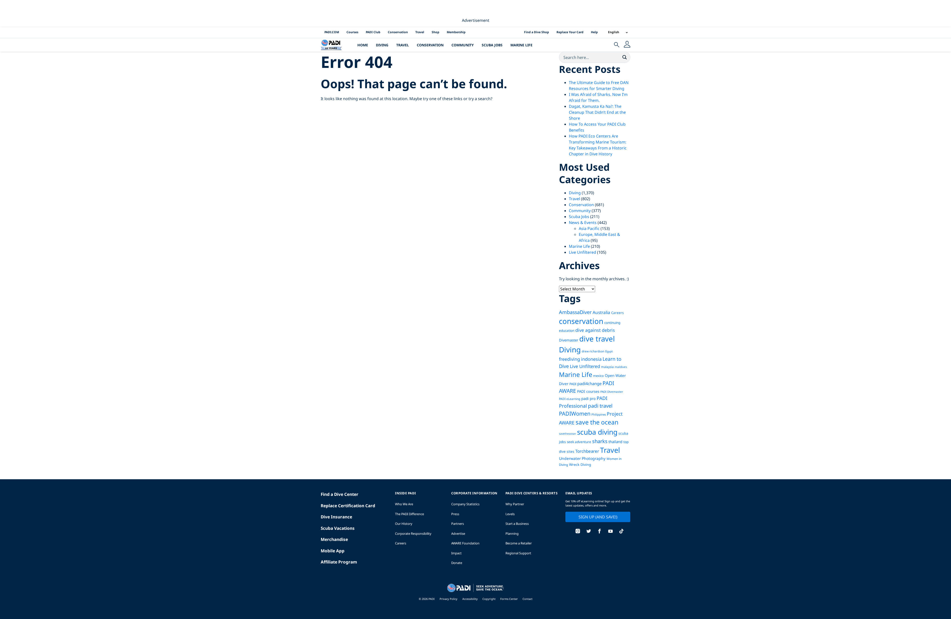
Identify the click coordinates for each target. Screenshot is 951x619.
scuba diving (597, 432)
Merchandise (334, 539)
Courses (352, 32)
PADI (572, 384)
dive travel (597, 339)
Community (462, 45)
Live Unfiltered (582, 252)
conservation (581, 321)
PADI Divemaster (611, 392)
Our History (403, 523)
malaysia (607, 367)
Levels (510, 514)
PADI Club (373, 32)
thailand (615, 441)
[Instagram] (577, 531)
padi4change (589, 383)
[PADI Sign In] (627, 45)
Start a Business (517, 523)
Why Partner (514, 504)
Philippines (598, 414)
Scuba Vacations (338, 528)
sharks (600, 441)
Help (594, 32)
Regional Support (518, 553)
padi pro (588, 398)
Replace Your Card (569, 32)
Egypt (609, 351)
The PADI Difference (409, 514)
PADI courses (588, 391)
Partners (457, 523)
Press (455, 514)
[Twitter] (588, 531)
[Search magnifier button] (625, 57)
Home (362, 45)
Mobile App (332, 551)
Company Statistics (465, 504)
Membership (456, 32)
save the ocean (597, 422)
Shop (435, 32)
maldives (621, 367)
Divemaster (568, 340)
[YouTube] (610, 531)
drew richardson (593, 351)
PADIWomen (574, 413)
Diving (382, 45)
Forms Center (509, 599)
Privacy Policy (448, 599)
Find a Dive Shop (536, 32)
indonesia (591, 359)
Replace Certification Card (348, 505)
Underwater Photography (582, 458)
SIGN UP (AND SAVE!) (598, 517)
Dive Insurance (336, 517)
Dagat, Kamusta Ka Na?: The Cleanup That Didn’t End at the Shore (597, 112)
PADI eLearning (569, 399)
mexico (598, 375)
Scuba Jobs (492, 45)
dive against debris (595, 330)
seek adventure (579, 442)
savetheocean (567, 433)
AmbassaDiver (575, 312)
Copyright (489, 599)
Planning (512, 533)
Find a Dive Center (339, 494)
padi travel (600, 405)
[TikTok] (621, 531)
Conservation (398, 32)
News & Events (583, 222)
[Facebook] (599, 531)
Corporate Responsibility (413, 533)
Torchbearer (587, 451)
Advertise (458, 533)
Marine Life (521, 45)
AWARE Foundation (465, 543)
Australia (601, 312)
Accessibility (470, 599)
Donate (456, 563)
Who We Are (404, 504)
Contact (527, 599)
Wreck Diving (580, 464)
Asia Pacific (589, 228)
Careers (617, 312)
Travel (419, 32)
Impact (456, 553)
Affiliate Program (339, 562)
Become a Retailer (518, 543)
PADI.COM (331, 32)
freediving (569, 359)
